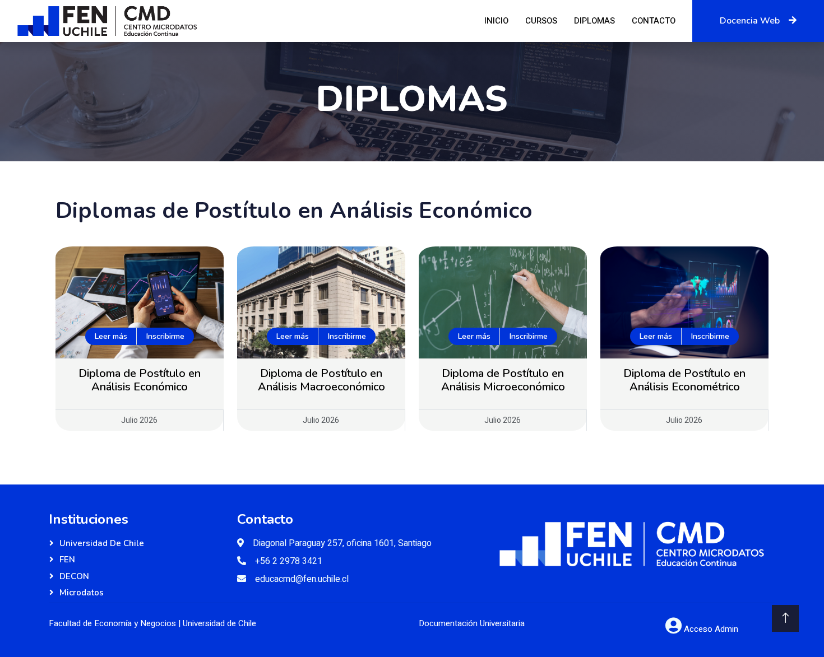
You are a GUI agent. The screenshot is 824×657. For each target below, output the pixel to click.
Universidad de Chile (101, 543)
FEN (67, 559)
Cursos (541, 21)
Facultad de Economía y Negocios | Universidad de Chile (152, 623)
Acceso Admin (711, 629)
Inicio (496, 21)
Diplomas (594, 21)
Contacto (653, 21)
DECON (74, 576)
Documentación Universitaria (472, 623)
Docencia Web (750, 21)
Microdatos (81, 592)
